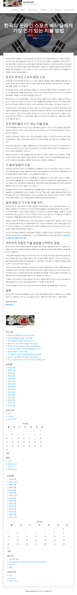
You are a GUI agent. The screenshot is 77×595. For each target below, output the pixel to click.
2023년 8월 (11, 387)
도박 (50, 10)
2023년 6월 (11, 389)
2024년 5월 (11, 373)
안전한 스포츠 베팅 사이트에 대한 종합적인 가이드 (24, 349)
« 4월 (7, 453)
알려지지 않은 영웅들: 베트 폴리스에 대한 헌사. (23, 357)
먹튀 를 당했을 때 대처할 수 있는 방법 (20, 338)
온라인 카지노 (33, 10)
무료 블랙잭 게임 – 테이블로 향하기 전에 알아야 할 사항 (27, 562)
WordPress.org (12, 469)
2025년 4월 (11, 368)
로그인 (10, 461)
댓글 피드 (11, 466)
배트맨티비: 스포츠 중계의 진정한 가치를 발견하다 (24, 346)
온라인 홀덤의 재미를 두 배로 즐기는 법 (21, 341)
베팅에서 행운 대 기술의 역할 (17, 352)
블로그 (23, 10)
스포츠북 (43, 10)
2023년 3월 (11, 397)
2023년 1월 (11, 403)
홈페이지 (15, 10)
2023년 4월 (11, 395)
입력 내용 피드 (12, 464)
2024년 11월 (11, 370)
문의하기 (58, 10)
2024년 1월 (11, 381)
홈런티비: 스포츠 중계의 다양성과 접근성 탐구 (23, 343)
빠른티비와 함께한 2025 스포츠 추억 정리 (21, 335)
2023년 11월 (11, 384)
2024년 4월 (11, 376)
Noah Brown (46, 35)
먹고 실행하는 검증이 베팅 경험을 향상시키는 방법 (24, 354)
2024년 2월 (11, 378)
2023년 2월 (11, 400)
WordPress (40, 591)
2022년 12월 (11, 406)
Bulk (51, 591)
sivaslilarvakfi (28, 2)
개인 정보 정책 (69, 10)
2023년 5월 (11, 392)
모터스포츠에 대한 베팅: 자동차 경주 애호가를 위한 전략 (26, 360)
